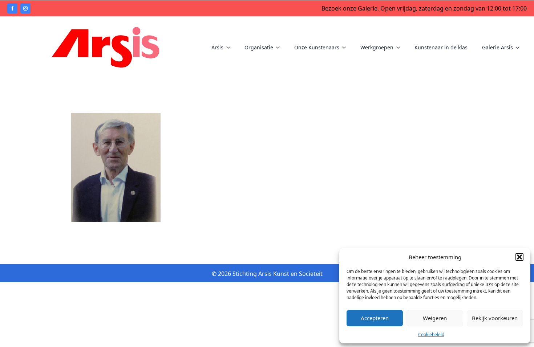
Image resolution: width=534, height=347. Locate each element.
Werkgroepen (376, 47)
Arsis (217, 47)
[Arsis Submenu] (230, 47)
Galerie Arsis (497, 47)
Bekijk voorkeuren (495, 318)
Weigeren (435, 318)
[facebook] (12, 8)
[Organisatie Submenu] (280, 47)
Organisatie (258, 47)
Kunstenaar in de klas (441, 47)
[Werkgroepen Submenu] (400, 47)
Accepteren (375, 318)
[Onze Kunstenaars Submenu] (346, 47)
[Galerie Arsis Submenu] (520, 47)
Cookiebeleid (431, 334)
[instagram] (25, 8)
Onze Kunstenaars (316, 47)
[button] (519, 257)
